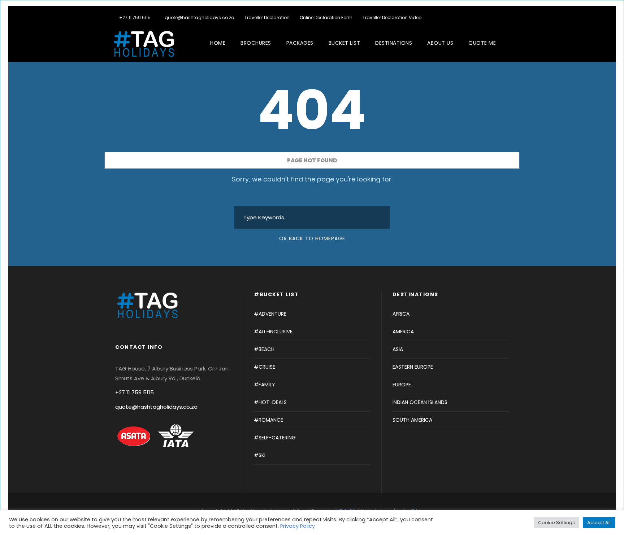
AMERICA (403, 331)
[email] (478, 17)
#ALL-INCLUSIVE (273, 331)
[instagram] (510, 17)
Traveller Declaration (267, 17)
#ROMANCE (268, 420)
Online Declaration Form (326, 17)
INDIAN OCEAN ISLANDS (420, 402)
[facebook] (489, 17)
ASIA (398, 349)
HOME (217, 43)
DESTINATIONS (393, 43)
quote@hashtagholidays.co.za (199, 17)
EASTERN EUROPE (413, 366)
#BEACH (264, 349)
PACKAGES (299, 43)
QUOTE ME (482, 43)
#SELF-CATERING (275, 437)
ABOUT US (440, 43)
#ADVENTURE (270, 313)
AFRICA (401, 313)
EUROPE (402, 384)
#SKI (259, 455)
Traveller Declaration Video (392, 17)
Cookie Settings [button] (556, 522)
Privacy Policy (297, 526)
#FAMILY (264, 384)
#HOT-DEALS (270, 402)
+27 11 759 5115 (134, 392)
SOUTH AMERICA (412, 420)
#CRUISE (264, 366)
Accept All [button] (599, 522)
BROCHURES (255, 43)
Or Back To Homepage (312, 238)
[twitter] (500, 17)
